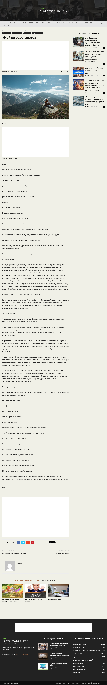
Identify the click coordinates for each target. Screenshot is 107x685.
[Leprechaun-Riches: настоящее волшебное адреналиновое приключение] (12, 591)
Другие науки (87, 22)
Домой (4, 30)
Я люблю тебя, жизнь (54, 599)
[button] (102, 23)
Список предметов (11, 22)
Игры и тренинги (25, 30)
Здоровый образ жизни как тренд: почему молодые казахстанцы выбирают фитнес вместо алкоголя (94, 85)
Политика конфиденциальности (91, 683)
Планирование (27, 33)
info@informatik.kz (22, 654)
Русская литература (80, 657)
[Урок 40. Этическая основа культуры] (35, 591)
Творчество (60, 22)
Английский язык (79, 666)
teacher (6, 71)
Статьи (6, 25)
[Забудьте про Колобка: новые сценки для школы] (78, 72)
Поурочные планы (37, 33)
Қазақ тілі (77, 673)
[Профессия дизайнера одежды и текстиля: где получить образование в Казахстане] (78, 56)
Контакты (66, 683)
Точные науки (47, 22)
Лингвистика (73, 22)
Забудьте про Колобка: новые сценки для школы (94, 70)
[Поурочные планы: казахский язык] (43, 666)
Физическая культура (81, 669)
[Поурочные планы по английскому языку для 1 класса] (43, 656)
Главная (58, 683)
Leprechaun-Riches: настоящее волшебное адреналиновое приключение (11, 602)
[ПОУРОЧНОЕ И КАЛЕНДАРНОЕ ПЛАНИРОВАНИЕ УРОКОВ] (53, 11)
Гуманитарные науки (29, 22)
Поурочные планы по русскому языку (86, 651)
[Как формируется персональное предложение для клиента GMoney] (78, 42)
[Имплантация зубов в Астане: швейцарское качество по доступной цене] (78, 101)
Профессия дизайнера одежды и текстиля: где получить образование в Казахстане (94, 56)
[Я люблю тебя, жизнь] (58, 591)
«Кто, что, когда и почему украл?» (14, 553)
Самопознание (13, 30)
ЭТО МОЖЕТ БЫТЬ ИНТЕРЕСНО (27, 580)
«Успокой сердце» (62, 553)
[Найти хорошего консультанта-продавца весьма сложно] (43, 646)
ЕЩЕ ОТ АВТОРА (48, 580)
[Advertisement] (35, 55)
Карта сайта (75, 683)
